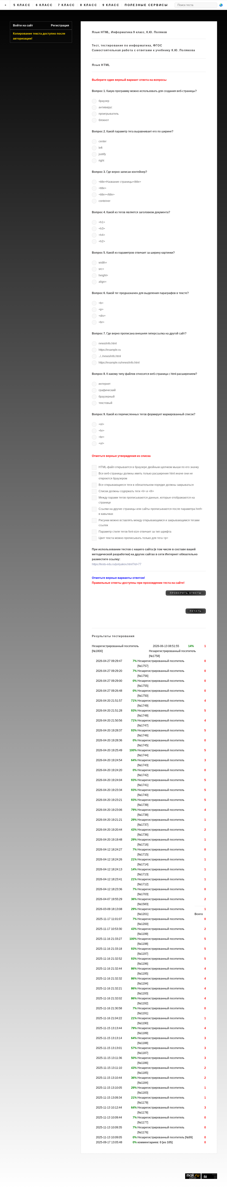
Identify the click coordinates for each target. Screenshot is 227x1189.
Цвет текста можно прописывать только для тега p (133, 537)
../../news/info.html (110, 356)
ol (101, 424)
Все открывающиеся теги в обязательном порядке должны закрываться (146, 484)
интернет (104, 383)
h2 (102, 241)
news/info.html (108, 343)
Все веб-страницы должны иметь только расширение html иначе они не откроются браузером (146, 476)
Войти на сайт (23, 25)
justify (102, 154)
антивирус (105, 107)
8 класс (88, 5)
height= (103, 275)
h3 (102, 228)
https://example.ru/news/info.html (119, 362)
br (101, 322)
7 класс (66, 5)
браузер (104, 100)
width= (103, 262)
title (102, 188)
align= (102, 281)
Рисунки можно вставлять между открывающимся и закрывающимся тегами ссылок (149, 523)
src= (101, 268)
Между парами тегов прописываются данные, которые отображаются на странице (147, 500)
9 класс (111, 5)
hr (101, 430)
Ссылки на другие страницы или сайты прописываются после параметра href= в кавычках (150, 511)
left (100, 147)
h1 (102, 222)
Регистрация (60, 25)
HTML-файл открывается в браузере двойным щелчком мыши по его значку (149, 467)
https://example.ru (110, 349)
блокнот (104, 120)
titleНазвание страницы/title (120, 181)
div (102, 315)
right (101, 160)
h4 (102, 234)
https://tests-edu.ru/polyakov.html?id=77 (116, 564)
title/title (107, 194)
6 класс (44, 5)
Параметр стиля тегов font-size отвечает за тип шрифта (135, 531)
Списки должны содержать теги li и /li (126, 491)
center (102, 141)
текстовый (105, 402)
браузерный (107, 396)
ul (101, 443)
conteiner (104, 200)
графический (107, 390)
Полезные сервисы (146, 5)
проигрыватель (109, 113)
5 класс (22, 5)
